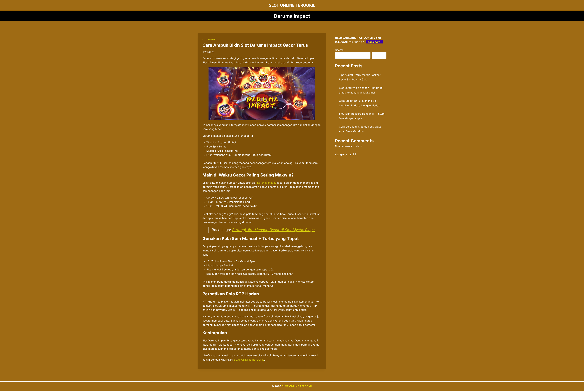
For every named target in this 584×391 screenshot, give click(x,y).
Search (339, 50)
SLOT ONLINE (209, 39)
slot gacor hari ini (345, 154)
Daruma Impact (266, 182)
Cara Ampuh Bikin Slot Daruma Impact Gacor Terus (255, 45)
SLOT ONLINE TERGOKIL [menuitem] (249, 359)
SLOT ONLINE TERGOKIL (297, 386)
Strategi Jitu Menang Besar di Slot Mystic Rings (273, 230)
